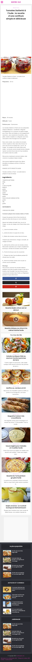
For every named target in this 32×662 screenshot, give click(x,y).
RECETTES (16, 7)
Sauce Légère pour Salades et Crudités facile (16, 447)
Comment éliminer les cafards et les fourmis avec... (18, 589)
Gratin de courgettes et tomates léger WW (18, 573)
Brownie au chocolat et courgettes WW (18, 566)
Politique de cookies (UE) (24, 658)
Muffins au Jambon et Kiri (16, 388)
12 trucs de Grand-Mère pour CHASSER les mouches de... (18, 610)
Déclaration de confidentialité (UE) (9, 658)
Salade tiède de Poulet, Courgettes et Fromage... (18, 559)
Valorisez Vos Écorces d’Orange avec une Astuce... (18, 596)
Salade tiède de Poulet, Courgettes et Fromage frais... (18, 633)
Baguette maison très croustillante (16, 417)
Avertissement (8, 659)
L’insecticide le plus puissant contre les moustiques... (17, 603)
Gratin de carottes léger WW (17, 551)
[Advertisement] (16, 38)
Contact (3, 659)
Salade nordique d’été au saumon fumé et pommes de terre (16, 358)
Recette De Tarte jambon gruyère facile (16, 477)
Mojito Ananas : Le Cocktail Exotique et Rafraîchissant (16, 507)
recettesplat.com (20, 655)
